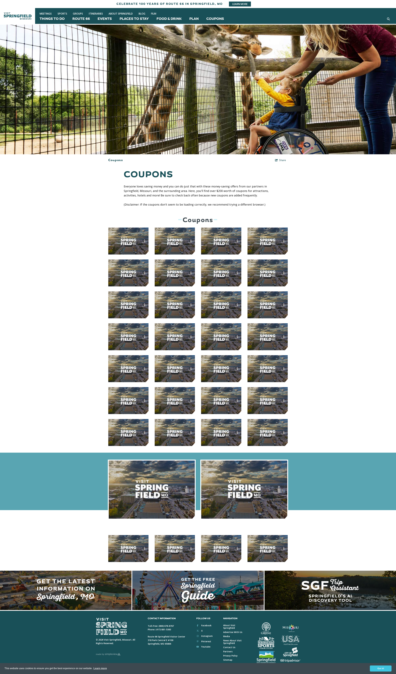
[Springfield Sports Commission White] (266, 643)
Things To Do (52, 19)
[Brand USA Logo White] (290, 640)
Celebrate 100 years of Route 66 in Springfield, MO (169, 4)
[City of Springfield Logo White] (290, 652)
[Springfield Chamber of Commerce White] (266, 657)
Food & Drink (169, 19)
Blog (142, 13)
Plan (194, 19)
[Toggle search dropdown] (388, 18)
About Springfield (121, 13)
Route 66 (81, 19)
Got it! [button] (380, 668)
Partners (227, 651)
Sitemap (227, 659)
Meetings (46, 13)
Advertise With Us (232, 632)
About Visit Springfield (229, 626)
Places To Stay (134, 19)
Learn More (240, 4)
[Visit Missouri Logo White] (290, 628)
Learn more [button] (100, 668)
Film (153, 13)
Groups (78, 13)
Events (105, 19)
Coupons (215, 19)
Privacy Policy (230, 655)
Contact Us (229, 647)
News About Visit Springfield (232, 642)
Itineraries (96, 13)
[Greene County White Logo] (266, 628)
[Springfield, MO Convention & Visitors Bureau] (18, 16)
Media (226, 636)
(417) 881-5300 (163, 629)
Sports (62, 13)
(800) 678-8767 (166, 625)
